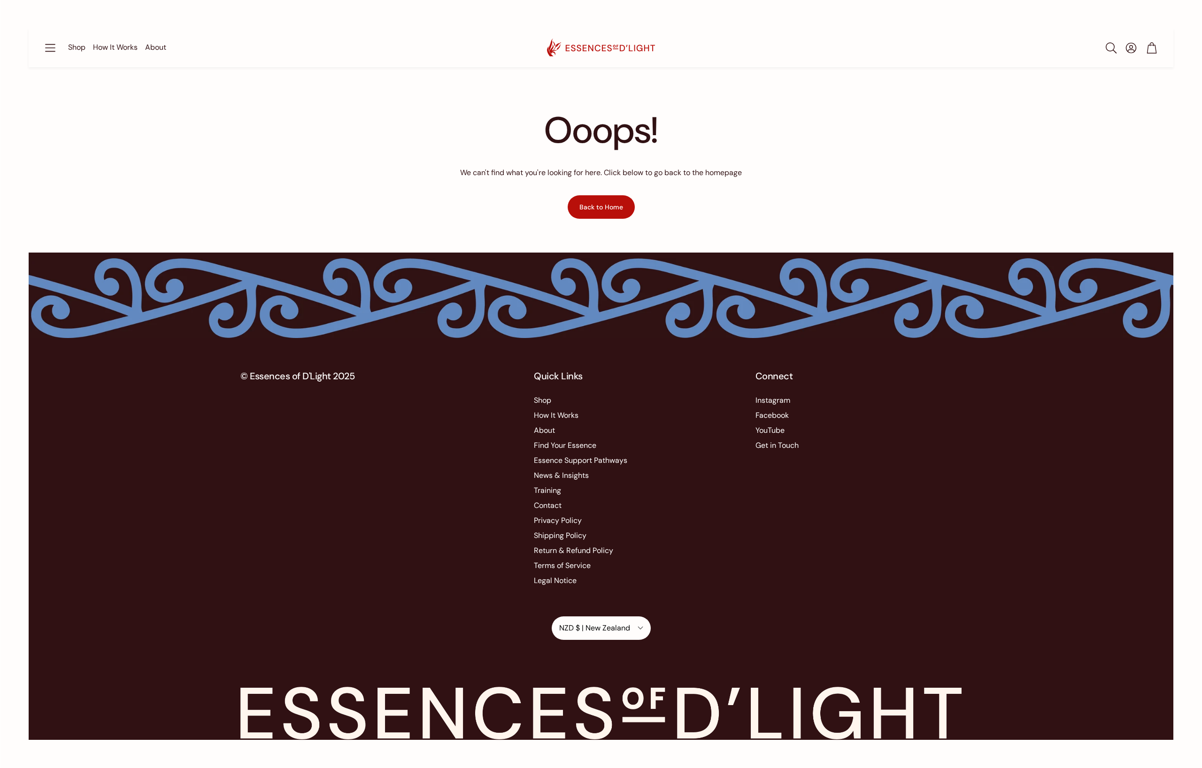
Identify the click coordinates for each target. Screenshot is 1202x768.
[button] (50, 48)
